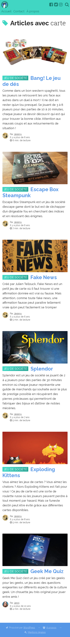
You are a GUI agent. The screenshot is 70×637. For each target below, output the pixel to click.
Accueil (6, 11)
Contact (18, 11)
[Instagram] (61, 4)
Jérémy (18, 134)
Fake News (43, 277)
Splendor (41, 369)
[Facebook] (51, 4)
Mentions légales (37, 632)
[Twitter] (56, 4)
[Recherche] (67, 4)
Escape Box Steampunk (30, 192)
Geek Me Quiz (46, 571)
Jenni (16, 603)
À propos (33, 11)
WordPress (29, 627)
